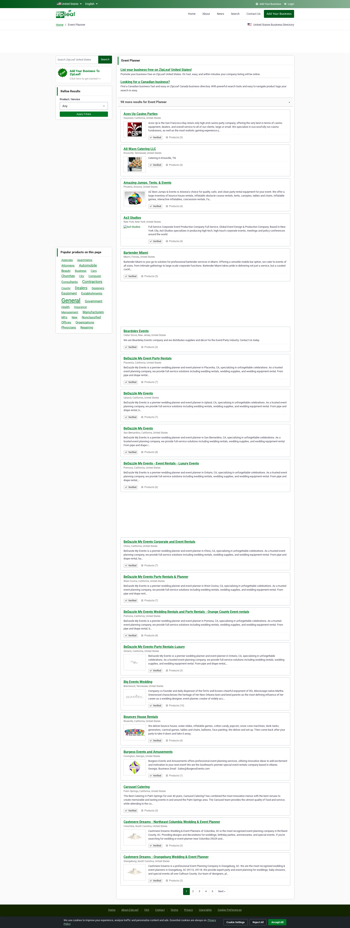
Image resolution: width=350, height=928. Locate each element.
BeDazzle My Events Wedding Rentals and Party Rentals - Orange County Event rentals (186, 612)
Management (69, 312)
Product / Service (70, 99)
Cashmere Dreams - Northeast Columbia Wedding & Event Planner (172, 822)
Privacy (188, 909)
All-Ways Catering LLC (140, 149)
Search (235, 13)
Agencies (67, 260)
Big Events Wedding (138, 682)
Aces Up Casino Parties (141, 114)
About (206, 13)
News (220, 13)
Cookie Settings (235, 922)
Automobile (88, 265)
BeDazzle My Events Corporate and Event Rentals (159, 542)
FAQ (146, 909)
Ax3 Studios (132, 218)
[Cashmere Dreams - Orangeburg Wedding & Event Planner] (136, 873)
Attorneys (68, 265)
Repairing (86, 327)
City (81, 276)
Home (191, 13)
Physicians (68, 327)
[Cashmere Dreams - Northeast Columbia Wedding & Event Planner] (136, 838)
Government (93, 301)
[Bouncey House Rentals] (136, 733)
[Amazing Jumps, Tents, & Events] (136, 198)
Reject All (258, 922)
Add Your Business (279, 13)
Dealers (81, 288)
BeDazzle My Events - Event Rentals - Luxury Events (161, 463)
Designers (98, 288)
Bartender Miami (136, 253)
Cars (94, 270)
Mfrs (64, 317)
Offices (66, 322)
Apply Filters (84, 114)
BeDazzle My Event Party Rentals (148, 358)
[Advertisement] (175, 41)
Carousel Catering (137, 787)
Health (65, 307)
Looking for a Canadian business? (145, 82)
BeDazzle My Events (138, 393)
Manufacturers (93, 312)
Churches (68, 276)
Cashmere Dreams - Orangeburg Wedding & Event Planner (166, 857)
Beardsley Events (136, 331)
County (65, 288)
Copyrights (205, 909)
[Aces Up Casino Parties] (136, 130)
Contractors (92, 281)
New (74, 317)
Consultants (69, 282)
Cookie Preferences (230, 909)
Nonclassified (91, 317)
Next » (221, 891)
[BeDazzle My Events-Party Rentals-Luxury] (136, 663)
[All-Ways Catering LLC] (136, 165)
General (70, 300)
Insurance (80, 307)
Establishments (91, 293)
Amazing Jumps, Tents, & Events (147, 183)
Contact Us (253, 13)
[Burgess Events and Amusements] (136, 768)
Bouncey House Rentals (141, 717)
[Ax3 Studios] (136, 233)
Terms (174, 909)
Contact (160, 909)
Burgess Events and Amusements (148, 752)
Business (80, 270)
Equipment (69, 293)
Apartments (84, 260)
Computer (95, 276)
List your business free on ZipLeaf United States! (156, 70)
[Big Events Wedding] (136, 698)
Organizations (85, 322)
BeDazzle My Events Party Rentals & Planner (156, 577)
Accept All (277, 922)
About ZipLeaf (130, 909)
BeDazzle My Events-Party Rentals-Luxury (154, 647)
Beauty (65, 271)
